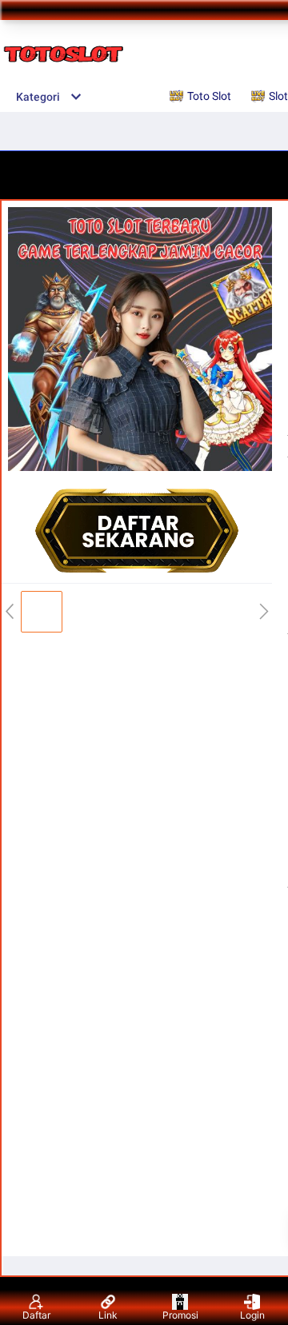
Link (108, 1315)
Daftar (36, 1315)
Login (252, 1315)
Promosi (180, 1315)
